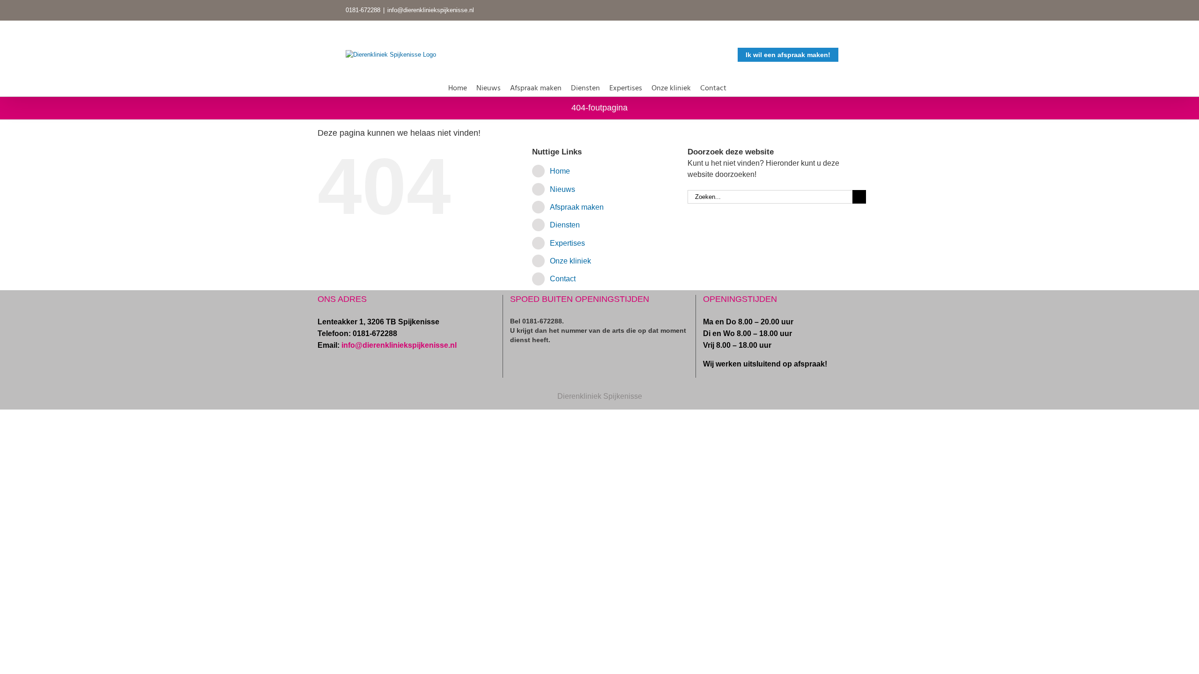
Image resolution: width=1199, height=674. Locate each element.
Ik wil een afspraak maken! (788, 55)
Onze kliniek (570, 261)
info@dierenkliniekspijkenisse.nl (430, 10)
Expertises (567, 243)
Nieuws (562, 189)
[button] (738, 86)
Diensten (565, 225)
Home (560, 171)
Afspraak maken (577, 207)
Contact (563, 279)
